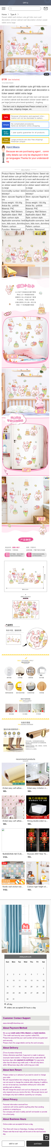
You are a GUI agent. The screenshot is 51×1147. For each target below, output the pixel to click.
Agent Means (13, 147)
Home (4, 14)
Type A (13, 14)
